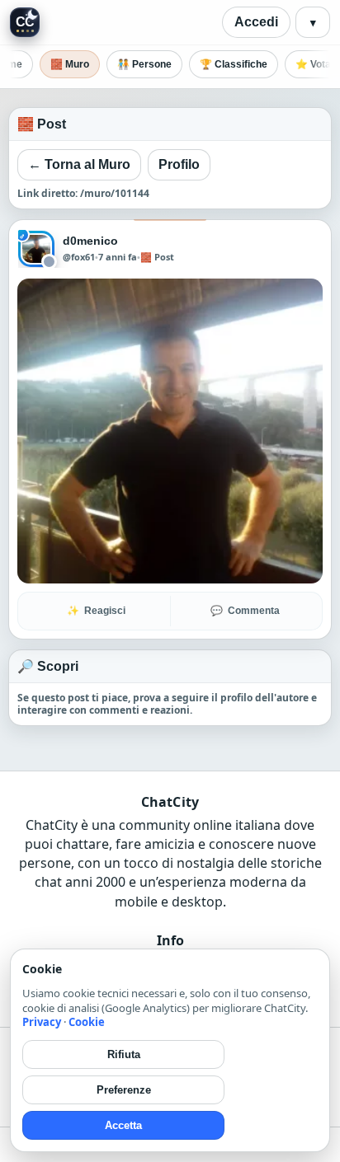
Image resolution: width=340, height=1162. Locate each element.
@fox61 (79, 257)
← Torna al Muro (79, 164)
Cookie (86, 1021)
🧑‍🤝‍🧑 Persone (144, 64)
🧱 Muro (69, 64)
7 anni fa (117, 257)
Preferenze (124, 1090)
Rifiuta (123, 1054)
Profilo (179, 164)
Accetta (123, 1125)
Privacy (41, 1021)
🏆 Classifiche (233, 64)
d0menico (91, 240)
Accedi (256, 22)
